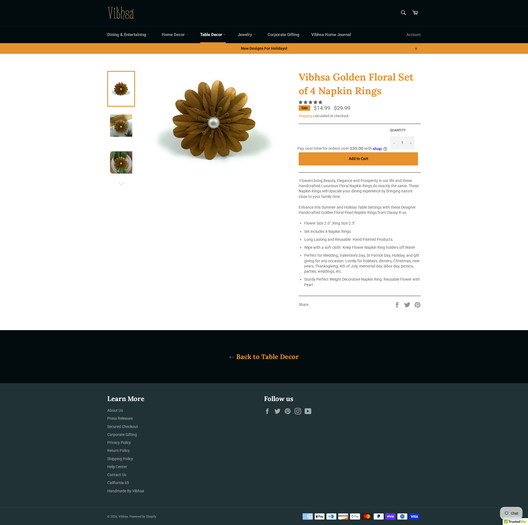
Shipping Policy (120, 459)
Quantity (398, 130)
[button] (311, 102)
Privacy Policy (119, 442)
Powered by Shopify (143, 516)
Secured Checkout (122, 426)
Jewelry (245, 34)
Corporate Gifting (283, 34)
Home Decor (174, 34)
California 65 (118, 482)
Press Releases (120, 418)
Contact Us (116, 474)
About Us (115, 410)
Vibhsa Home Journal (331, 34)
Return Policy (118, 450)
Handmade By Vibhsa (125, 491)
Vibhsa (123, 516)
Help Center (117, 467)
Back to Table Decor (267, 356)
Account (413, 34)
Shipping (305, 116)
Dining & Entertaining (127, 34)
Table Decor (211, 34)
